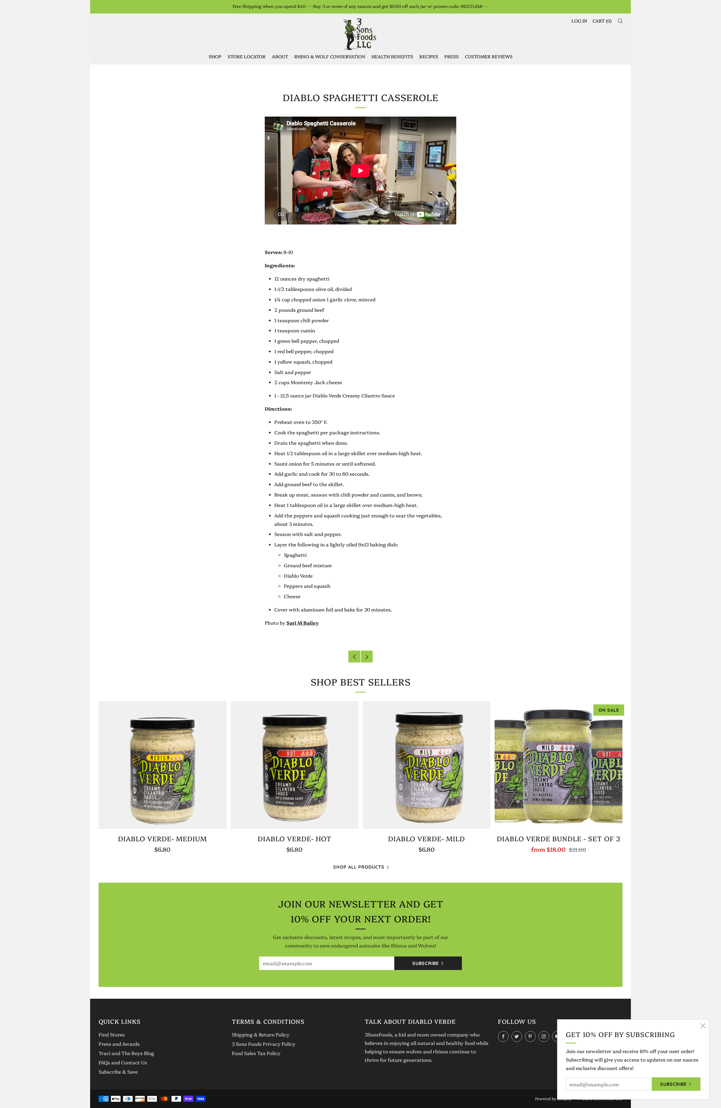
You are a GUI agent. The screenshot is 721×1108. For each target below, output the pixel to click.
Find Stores (112, 1034)
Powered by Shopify (553, 1098)
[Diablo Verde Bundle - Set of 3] (558, 765)
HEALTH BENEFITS (392, 56)
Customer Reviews (489, 56)
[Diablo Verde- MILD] (427, 765)
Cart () (602, 20)
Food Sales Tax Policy (256, 1053)
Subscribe (425, 963)
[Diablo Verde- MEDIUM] (162, 765)
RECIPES (428, 56)
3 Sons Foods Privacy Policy (263, 1043)
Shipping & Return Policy (261, 1034)
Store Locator (247, 56)
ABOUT (280, 56)
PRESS (451, 56)
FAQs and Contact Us (123, 1062)
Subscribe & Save (118, 1071)
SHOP (215, 56)
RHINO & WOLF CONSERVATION (329, 56)
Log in (579, 20)
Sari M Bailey (302, 622)
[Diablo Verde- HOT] (295, 765)
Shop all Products (358, 867)
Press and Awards (119, 1043)
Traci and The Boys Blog (126, 1053)
